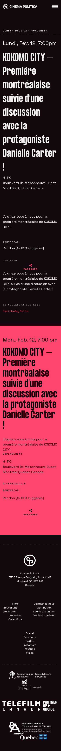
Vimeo (30, 652)
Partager (30, 269)
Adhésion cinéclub (44, 615)
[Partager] (30, 265)
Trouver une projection (9, 609)
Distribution (44, 607)
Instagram (30, 645)
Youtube (30, 649)
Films (15, 603)
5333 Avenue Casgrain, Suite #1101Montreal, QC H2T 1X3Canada (30, 581)
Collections (15, 619)
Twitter (29, 641)
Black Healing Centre (15, 311)
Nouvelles (15, 615)
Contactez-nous (44, 603)
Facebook (30, 637)
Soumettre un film (44, 611)
